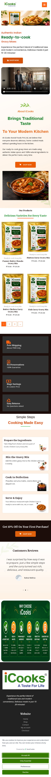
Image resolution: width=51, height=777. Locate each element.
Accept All (25, 755)
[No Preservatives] (9, 362)
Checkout (25, 730)
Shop (25, 722)
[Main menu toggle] (44, 4)
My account (25, 727)
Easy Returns (13, 403)
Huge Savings (14, 384)
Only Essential (25, 761)
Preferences (25, 767)
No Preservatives (15, 365)
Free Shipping (14, 345)
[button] (24, 23)
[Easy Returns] (9, 400)
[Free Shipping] (9, 342)
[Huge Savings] (9, 381)
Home (25, 719)
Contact (25, 724)
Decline (25, 772)
